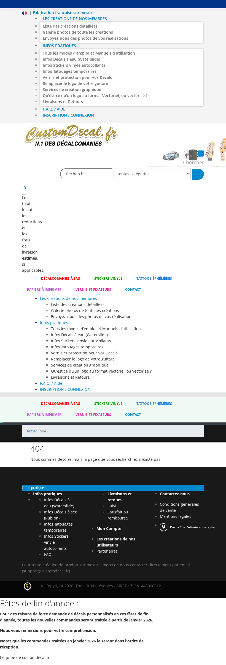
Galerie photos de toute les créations (78, 32)
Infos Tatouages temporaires (69, 71)
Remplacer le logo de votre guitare (75, 83)
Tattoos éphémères (154, 278)
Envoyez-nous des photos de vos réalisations (85, 38)
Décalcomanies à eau (60, 278)
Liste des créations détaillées (70, 26)
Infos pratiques (59, 45)
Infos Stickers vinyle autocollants (74, 65)
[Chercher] (198, 174)
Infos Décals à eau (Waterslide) (71, 59)
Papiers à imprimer (44, 289)
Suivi (111, 505)
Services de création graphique (72, 89)
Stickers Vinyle (108, 278)
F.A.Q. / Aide (54, 109)
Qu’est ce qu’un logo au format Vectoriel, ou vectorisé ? (95, 95)
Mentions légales (175, 516)
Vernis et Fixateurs (93, 289)
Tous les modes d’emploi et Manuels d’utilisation (89, 53)
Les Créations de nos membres (75, 18)
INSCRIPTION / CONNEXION (68, 115)
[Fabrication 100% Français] (188, 525)
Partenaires (107, 551)
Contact (133, 289)
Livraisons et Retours (63, 101)
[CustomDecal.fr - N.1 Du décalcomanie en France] (71, 136)
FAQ (48, 554)
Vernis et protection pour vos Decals (77, 77)
